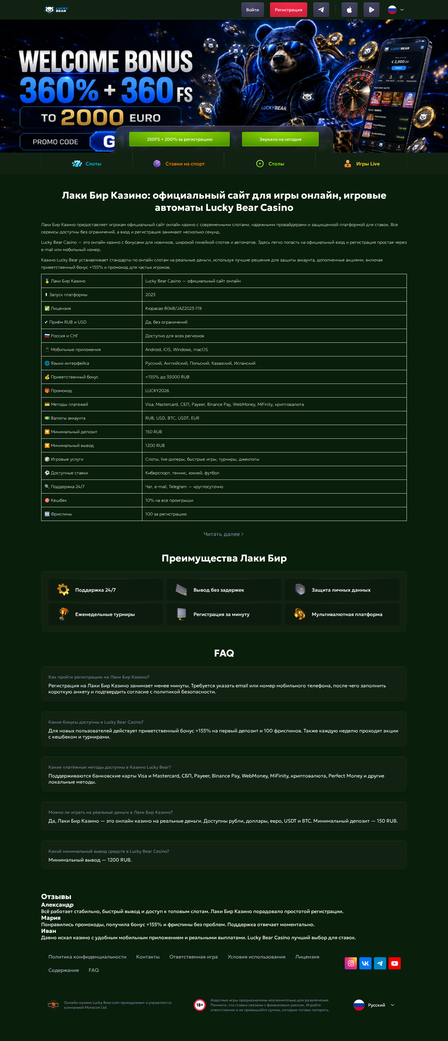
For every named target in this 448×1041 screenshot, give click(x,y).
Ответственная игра (193, 957)
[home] (56, 9)
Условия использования (257, 957)
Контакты (148, 957)
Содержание (63, 970)
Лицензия (307, 957)
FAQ (94, 970)
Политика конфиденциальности (87, 957)
